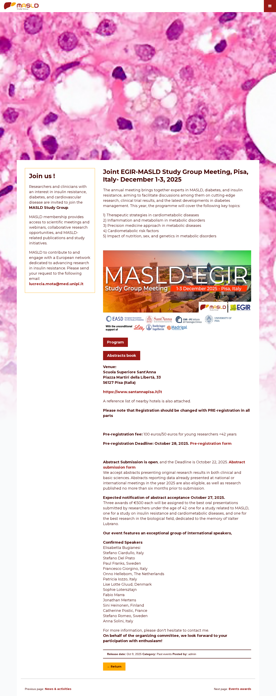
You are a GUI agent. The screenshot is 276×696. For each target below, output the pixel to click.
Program (115, 342)
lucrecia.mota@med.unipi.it (56, 284)
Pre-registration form (211, 443)
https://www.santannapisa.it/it (132, 392)
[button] (270, 6)
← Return (114, 666)
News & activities (58, 689)
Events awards (240, 689)
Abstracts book (121, 355)
